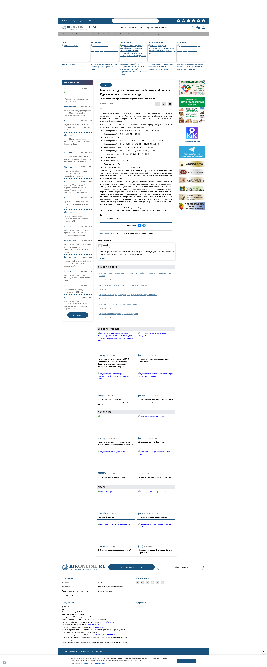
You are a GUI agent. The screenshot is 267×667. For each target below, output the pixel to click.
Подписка (149, 28)
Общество (89, 34)
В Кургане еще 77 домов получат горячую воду (118, 304)
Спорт (122, 34)
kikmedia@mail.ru (107, 622)
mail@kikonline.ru (92, 624)
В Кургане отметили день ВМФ (111, 477)
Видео (141, 28)
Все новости (78, 315)
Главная (123, 28)
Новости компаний (135, 34)
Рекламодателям (161, 28)
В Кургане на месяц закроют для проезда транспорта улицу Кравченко (128, 295)
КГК (118, 218)
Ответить (101, 258)
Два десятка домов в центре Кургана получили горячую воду (123, 285)
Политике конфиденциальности (93, 664)
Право (101, 34)
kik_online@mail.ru (99, 627)
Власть (78, 34)
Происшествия (70, 106)
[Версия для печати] (170, 104)
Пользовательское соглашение (110, 587)
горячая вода (107, 218)
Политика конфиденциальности (75, 591)
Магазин (150, 34)
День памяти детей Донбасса (151, 442)
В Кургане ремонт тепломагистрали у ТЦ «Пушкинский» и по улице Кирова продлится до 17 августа (136, 274)
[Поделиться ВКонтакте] (139, 226)
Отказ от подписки (105, 591)
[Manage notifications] (4, 662)
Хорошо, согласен (187, 661)
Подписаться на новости (131, 567)
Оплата (101, 582)
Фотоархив (133, 28)
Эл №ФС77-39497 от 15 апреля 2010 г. (103, 635)
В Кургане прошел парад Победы (152, 517)
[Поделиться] (157, 104)
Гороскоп (160, 34)
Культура (112, 34)
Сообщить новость (180, 567)
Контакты (66, 587)
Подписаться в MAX (192, 141)
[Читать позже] (164, 104)
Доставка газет (68, 595)
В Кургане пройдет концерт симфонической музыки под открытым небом (116, 402)
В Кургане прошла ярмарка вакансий (114, 550)
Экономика (68, 34)
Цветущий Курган (106, 517)
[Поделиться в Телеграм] (144, 225)
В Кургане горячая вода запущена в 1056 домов (118, 314)
